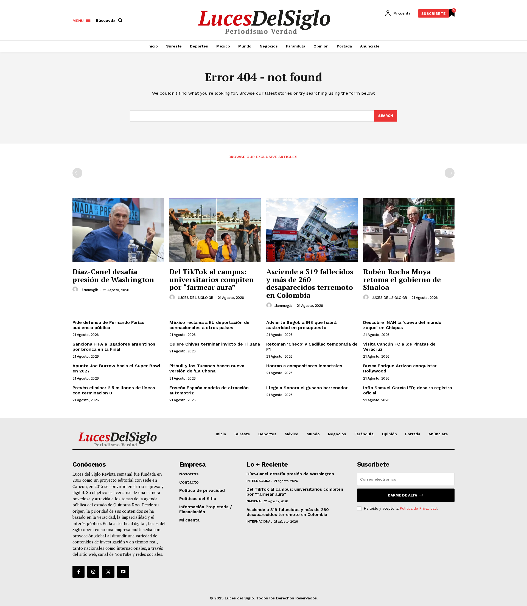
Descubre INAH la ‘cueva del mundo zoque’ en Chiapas (402, 325)
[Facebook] (78, 572)
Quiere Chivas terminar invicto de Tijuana (214, 344)
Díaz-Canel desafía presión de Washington (113, 275)
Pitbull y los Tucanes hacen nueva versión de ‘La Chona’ (206, 368)
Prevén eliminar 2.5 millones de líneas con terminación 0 (113, 390)
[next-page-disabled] (450, 173)
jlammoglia (90, 290)
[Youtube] (123, 572)
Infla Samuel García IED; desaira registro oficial (407, 390)
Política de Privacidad (418, 508)
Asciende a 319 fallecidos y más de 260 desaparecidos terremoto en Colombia (309, 283)
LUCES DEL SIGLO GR (195, 298)
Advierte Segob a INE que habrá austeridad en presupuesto (301, 325)
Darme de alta (402, 495)
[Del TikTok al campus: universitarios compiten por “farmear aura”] (215, 230)
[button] (110, 20)
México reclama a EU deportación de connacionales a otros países (209, 325)
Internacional (259, 481)
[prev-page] (77, 173)
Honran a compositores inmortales (304, 365)
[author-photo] (76, 290)
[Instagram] (93, 572)
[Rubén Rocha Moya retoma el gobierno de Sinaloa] (409, 230)
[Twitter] (108, 572)
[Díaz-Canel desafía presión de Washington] (118, 230)
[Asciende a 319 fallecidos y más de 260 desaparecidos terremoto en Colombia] (312, 230)
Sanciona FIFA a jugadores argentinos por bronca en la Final (113, 346)
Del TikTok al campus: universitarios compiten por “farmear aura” (211, 279)
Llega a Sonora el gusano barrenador (307, 387)
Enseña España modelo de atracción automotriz (209, 390)
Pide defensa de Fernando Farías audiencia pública (108, 325)
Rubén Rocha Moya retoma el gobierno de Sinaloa (402, 279)
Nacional (254, 501)
